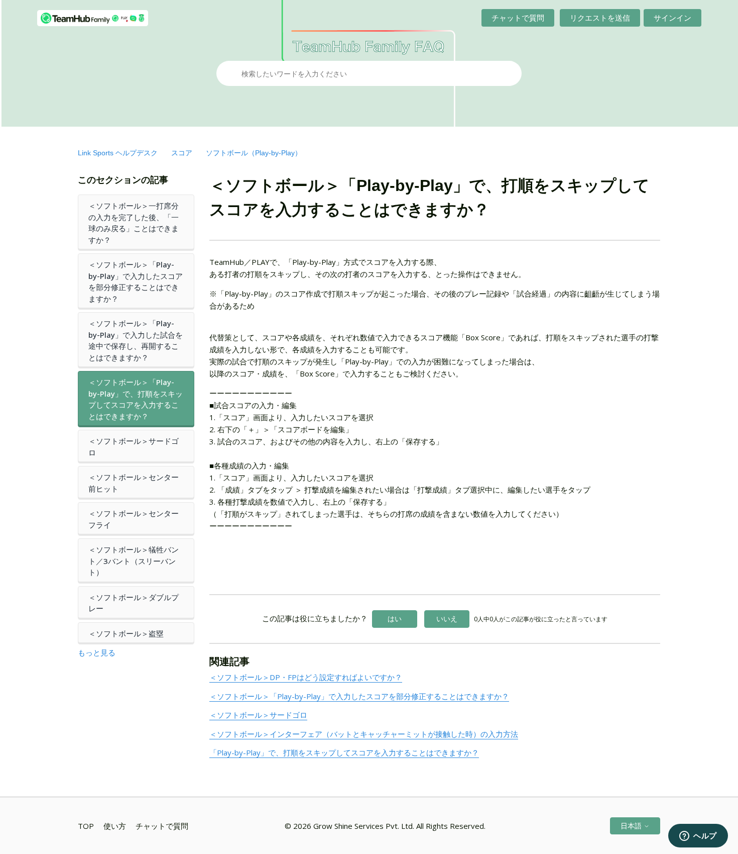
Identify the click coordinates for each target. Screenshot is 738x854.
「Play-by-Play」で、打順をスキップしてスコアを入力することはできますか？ (344, 752)
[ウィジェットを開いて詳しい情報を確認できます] (698, 836)
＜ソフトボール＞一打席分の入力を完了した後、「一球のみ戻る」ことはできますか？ (133, 223)
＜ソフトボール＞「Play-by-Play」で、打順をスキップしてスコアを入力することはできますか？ (135, 399)
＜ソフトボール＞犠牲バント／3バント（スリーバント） (133, 560)
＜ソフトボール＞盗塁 (126, 633)
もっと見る (96, 652)
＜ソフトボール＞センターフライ (133, 519)
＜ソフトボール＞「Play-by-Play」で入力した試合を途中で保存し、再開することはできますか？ (135, 340)
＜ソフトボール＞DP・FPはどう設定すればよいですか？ (305, 677)
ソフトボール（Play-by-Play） (254, 153)
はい (395, 618)
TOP (86, 826)
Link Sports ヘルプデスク (118, 153)
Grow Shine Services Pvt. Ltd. (363, 826)
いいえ (446, 618)
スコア (181, 153)
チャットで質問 (517, 18)
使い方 (114, 826)
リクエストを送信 (600, 18)
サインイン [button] (672, 18)
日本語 (632, 825)
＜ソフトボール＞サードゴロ (133, 446)
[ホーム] (92, 18)
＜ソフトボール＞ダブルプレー (133, 603)
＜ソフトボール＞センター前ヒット (133, 483)
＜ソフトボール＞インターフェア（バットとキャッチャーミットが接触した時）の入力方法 (363, 734)
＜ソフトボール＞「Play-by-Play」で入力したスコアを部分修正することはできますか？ (135, 281)
